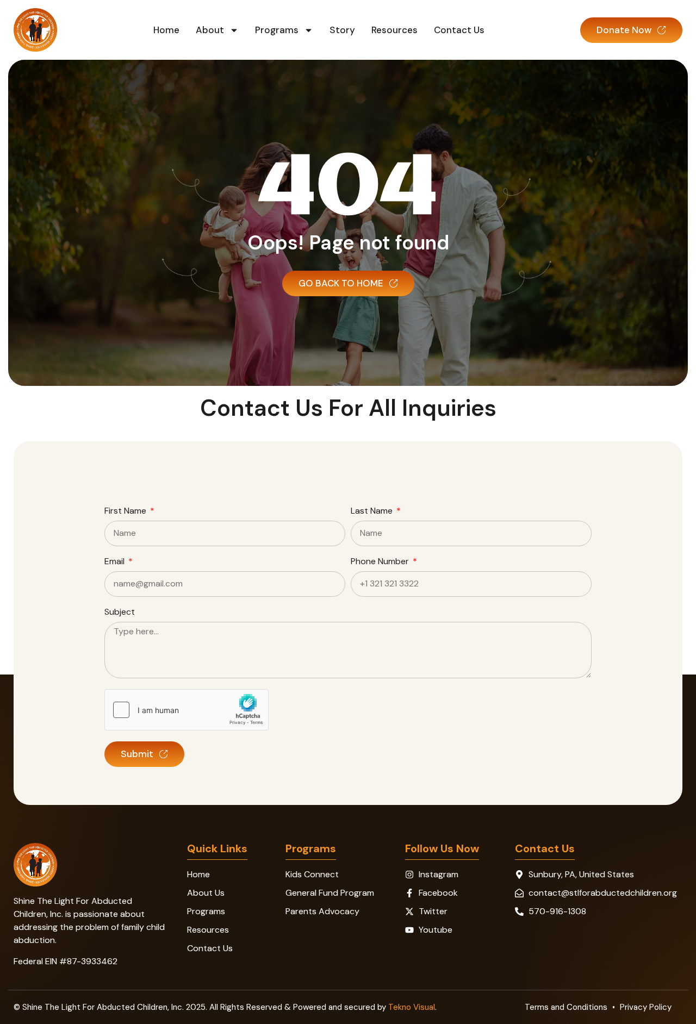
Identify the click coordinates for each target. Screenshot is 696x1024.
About (210, 30)
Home (166, 30)
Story (342, 30)
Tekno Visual (411, 1007)
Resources (394, 30)
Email (115, 562)
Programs (277, 30)
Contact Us (459, 30)
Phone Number (381, 562)
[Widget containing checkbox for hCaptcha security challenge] (186, 709)
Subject (119, 612)
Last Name (373, 511)
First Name (126, 511)
